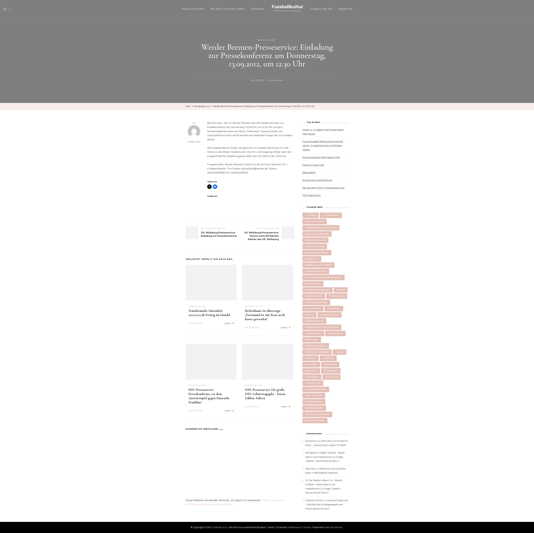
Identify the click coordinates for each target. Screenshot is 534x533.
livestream (330, 364)
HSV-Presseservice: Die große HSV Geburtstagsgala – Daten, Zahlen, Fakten (265, 394)
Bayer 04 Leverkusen (317, 234)
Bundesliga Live (266, 40)
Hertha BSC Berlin (315, 346)
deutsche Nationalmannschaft (323, 277)
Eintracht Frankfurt (317, 290)
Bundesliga (311, 259)
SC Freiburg (312, 377)
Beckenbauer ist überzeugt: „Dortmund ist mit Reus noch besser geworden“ (265, 315)
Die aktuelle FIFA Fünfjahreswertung (323, 188)
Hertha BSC (311, 340)
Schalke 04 (331, 377)
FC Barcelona (336, 296)
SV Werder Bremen (315, 389)
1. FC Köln (310, 215)
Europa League (313, 296)
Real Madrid (331, 371)
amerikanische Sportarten (321, 228)
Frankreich (333, 309)
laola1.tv (310, 358)
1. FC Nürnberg (330, 215)
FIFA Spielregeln (311, 195)
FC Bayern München (316, 302)
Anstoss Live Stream (193, 9)
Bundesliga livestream (318, 265)
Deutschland (313, 284)
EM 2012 (341, 290)
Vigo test (310, 468)
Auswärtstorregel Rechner (317, 180)
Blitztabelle (309, 172)
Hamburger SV (313, 333)
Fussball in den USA (321, 9)
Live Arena (311, 364)
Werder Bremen (314, 408)
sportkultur (313, 383)
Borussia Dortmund (317, 253)
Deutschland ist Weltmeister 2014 (321, 157)
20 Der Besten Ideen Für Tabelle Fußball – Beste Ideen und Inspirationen (323, 484)
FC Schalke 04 (313, 309)
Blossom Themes (301, 527)
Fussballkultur (287, 6)
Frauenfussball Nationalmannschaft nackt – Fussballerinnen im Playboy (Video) (322, 145)
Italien (340, 352)
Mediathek (311, 371)
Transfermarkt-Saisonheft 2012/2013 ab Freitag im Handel (209, 313)
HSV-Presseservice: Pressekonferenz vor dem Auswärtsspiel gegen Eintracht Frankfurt (208, 396)
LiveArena (328, 358)
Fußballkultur (257, 9)
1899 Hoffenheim (314, 221)
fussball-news (194, 142)
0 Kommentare (275, 81)
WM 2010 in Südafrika (317, 414)
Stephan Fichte (313, 500)
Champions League (315, 271)
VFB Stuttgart (313, 396)
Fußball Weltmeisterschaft (322, 327)
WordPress (336, 527)
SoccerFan (311, 441)
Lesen (227, 323)
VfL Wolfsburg (313, 402)
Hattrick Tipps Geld (313, 165)
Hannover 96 (335, 333)
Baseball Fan (346, 9)
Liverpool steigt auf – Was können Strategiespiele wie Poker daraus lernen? (326, 504)
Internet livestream (317, 352)
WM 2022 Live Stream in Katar (227, 9)
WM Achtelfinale (315, 421)
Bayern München (314, 246)
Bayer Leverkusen (315, 240)
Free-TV (309, 315)
